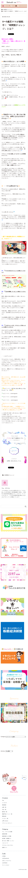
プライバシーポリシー (7, 823)
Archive (3, 751)
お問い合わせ (5, 820)
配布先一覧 (4, 811)
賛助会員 (4, 816)
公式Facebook (5, 858)
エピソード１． (8, 388)
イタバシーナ (5, 843)
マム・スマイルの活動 (7, 831)
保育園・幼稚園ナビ (6, 838)
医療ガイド (4, 847)
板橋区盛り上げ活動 (6, 836)
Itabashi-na (11, 2)
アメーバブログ (5, 865)
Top (3, 800)
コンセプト (4, 802)
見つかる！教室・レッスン (8, 840)
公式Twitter (4, 862)
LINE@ (4, 856)
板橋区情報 (4, 833)
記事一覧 (4, 807)
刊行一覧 (4, 809)
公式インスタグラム (6, 860)
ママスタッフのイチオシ (7, 845)
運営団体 (4, 804)
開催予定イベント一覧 (7, 814)
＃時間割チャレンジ (9, 475)
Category (3, 736)
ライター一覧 (5, 818)
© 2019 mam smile (23, 869)
